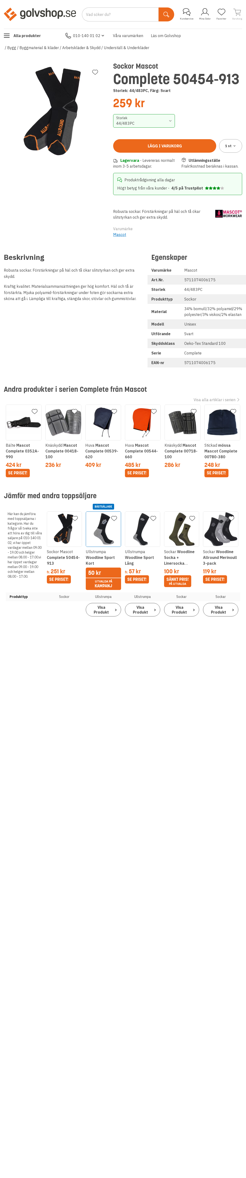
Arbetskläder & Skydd (81, 47)
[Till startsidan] (40, 14)
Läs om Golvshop (166, 35)
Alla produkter (27, 35)
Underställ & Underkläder (126, 47)
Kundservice (186, 18)
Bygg (11, 47)
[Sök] (166, 14)
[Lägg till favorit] (95, 72)
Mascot (119, 234)
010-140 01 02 (86, 35)
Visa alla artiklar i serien (214, 399)
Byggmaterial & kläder (39, 47)
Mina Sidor (205, 18)
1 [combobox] (228, 146)
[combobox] (144, 121)
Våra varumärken (128, 35)
